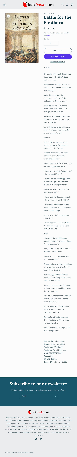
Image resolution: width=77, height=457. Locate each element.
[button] (4, 4)
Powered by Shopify (27, 452)
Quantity (46, 39)
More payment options (57, 61)
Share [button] (48, 67)
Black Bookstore (16, 452)
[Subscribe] (55, 396)
